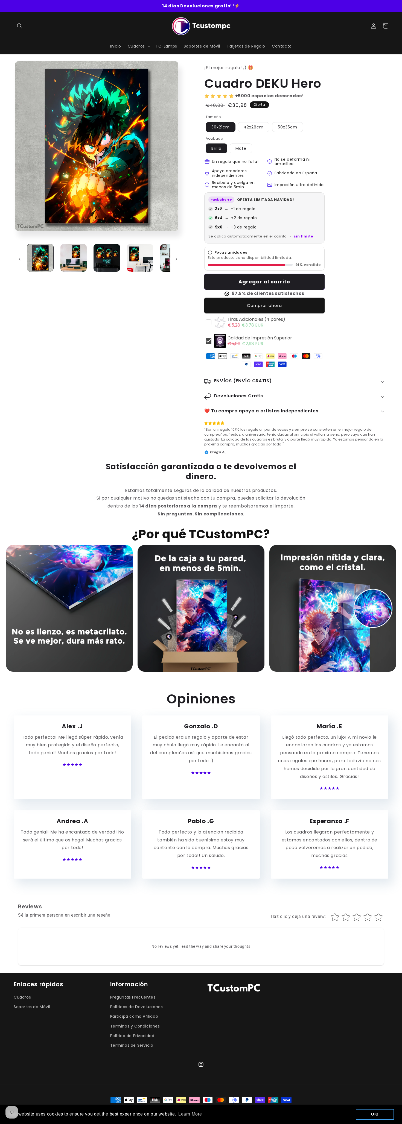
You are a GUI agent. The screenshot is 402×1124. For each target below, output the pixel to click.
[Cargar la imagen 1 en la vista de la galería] (40, 257)
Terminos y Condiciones (135, 1026)
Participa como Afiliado (134, 1016)
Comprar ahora (264, 305)
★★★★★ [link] (72, 765)
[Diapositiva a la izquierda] (20, 259)
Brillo (216, 148)
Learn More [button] (190, 1114)
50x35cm (287, 127)
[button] (20, 26)
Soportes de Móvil (32, 1006)
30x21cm (220, 127)
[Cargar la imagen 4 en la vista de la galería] (140, 257)
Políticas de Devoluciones (136, 1006)
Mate (240, 148)
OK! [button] (375, 1114)
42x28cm (254, 127)
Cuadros (22, 997)
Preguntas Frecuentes (133, 997)
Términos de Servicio (131, 1045)
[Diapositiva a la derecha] (176, 259)
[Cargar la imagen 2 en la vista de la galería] (73, 257)
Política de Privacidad (132, 1035)
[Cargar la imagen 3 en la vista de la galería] (107, 257)
